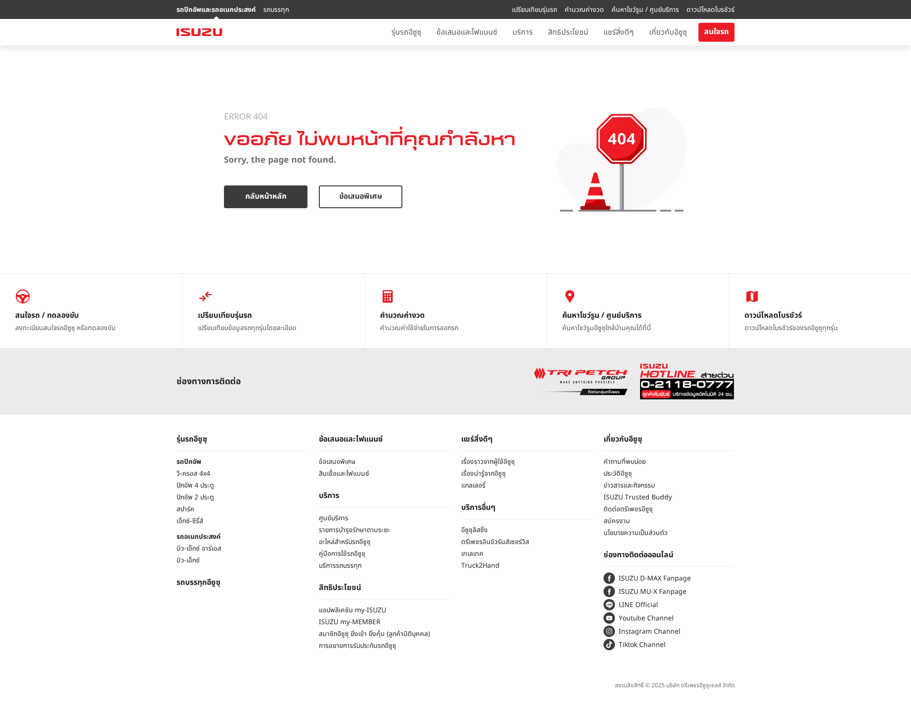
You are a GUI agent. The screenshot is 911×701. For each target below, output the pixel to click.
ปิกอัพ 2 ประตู (195, 497)
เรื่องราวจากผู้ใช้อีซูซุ (488, 462)
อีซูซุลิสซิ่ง (474, 530)
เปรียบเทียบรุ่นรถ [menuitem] (534, 10)
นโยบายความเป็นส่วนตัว (636, 533)
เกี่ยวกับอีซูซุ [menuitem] (668, 32)
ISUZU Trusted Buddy (638, 497)
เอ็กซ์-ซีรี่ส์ (190, 521)
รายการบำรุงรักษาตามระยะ (354, 530)
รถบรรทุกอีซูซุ (199, 582)
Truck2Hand (480, 566)
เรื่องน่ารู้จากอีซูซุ (483, 474)
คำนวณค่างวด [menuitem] (584, 10)
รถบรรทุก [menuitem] (276, 10)
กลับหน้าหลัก (266, 196)
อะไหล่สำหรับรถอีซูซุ (345, 542)
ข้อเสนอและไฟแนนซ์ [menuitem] (467, 32)
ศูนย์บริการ (333, 518)
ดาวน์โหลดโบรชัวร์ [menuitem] (710, 10)
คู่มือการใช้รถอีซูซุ (342, 554)
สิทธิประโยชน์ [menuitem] (568, 32)
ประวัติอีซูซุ (618, 474)
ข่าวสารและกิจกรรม (629, 485)
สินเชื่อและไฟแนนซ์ (344, 474)
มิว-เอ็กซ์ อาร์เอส (199, 548)
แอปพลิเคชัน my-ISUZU (352, 610)
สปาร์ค (186, 509)
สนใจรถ (716, 31)
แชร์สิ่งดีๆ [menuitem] (619, 32)
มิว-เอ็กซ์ (188, 560)
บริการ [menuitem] (522, 32)
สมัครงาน (617, 521)
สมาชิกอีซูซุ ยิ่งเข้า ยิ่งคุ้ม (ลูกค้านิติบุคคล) (374, 634)
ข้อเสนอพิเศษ (360, 196)
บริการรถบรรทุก (340, 566)
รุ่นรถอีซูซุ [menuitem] (406, 32)
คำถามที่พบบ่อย (625, 462)
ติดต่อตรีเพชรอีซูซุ (628, 509)
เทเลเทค (472, 554)
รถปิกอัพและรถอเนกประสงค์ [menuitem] (216, 10)
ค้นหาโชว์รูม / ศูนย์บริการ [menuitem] (645, 10)
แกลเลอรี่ (473, 485)
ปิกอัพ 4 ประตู (195, 485)
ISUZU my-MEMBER (350, 622)
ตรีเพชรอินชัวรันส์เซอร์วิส (495, 542)
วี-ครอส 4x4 (193, 474)
